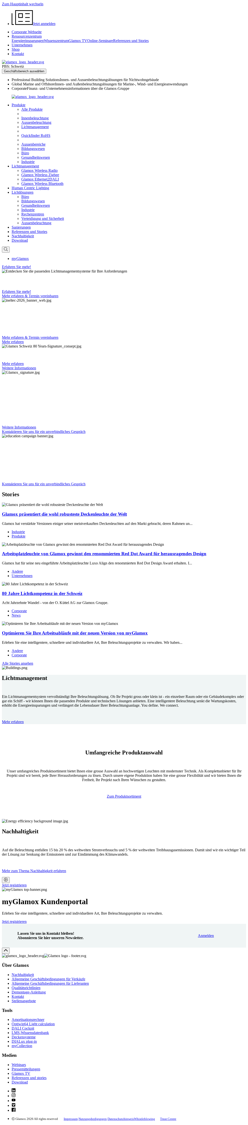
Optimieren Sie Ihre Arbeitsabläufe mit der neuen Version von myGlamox (75, 633)
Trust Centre (168, 1119)
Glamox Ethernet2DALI (40, 179)
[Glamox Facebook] (14, 1110)
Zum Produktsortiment (124, 796)
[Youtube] (14, 1101)
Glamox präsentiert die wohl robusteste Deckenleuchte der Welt (64, 514)
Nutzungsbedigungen (92, 1119)
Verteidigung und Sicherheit (42, 218)
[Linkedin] (14, 1091)
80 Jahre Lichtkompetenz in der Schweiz (42, 593)
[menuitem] (129, 80)
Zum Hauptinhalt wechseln (22, 4)
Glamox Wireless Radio (39, 170)
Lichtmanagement (35, 127)
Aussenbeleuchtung (36, 122)
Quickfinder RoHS (35, 135)
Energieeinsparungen (28, 41)
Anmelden (206, 936)
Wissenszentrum (56, 41)
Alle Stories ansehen (17, 663)
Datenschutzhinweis (121, 1119)
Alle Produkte (32, 109)
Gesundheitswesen (35, 157)
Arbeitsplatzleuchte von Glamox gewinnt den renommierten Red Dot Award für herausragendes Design (104, 553)
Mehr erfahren (13, 722)
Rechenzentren (32, 214)
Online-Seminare (100, 41)
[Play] (6, 880)
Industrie (28, 162)
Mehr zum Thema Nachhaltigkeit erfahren (34, 871)
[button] (18, 105)
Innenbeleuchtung (35, 118)
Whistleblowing (144, 1119)
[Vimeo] (14, 1105)
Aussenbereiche (33, 144)
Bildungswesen (33, 149)
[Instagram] (14, 1096)
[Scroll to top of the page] (6, 951)
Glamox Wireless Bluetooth (42, 184)
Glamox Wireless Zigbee (40, 175)
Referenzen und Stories (131, 41)
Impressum (71, 1119)
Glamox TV (78, 41)
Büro (25, 153)
